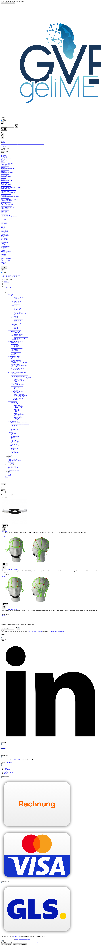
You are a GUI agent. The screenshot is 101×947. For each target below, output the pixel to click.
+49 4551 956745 (18, 759)
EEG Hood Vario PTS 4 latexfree (10, 609)
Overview (3, 144)
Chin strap (4, 531)
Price (2, 490)
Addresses (13, 144)
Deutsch (4, 119)
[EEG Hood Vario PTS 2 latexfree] (27, 562)
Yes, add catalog (4, 2)
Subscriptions (31, 144)
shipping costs (16, 936)
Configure (15, 944)
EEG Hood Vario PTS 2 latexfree (10, 569)
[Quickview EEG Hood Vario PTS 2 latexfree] (4, 567)
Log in (2, 141)
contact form (9, 762)
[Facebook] (1, 640)
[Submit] (18, 628)
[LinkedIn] (50, 741)
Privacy (5, 771)
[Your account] (2, 134)
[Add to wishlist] (5, 525)
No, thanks (12, 2)
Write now (3, 748)
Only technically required (6, 944)
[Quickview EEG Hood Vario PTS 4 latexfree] (4, 607)
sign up (3, 142)
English (4, 120)
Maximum (6, 495)
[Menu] (2, 122)
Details (3, 536)
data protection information (35, 631)
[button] (14, 293)
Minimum (6, 492)
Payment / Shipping (8, 772)
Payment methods (20, 144)
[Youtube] (3, 640)
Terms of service (7, 769)
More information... (35, 942)
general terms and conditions (57, 631)
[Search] (16, 125)
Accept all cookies (23, 944)
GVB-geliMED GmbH (20, 939)
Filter (4, 484)
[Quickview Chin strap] (4, 528)
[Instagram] (5, 640)
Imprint (5, 768)
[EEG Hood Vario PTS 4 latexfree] (27, 602)
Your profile (8, 144)
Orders (26, 144)
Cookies (5, 773)
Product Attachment (39, 144)
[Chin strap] (14, 523)
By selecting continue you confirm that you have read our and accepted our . (33, 631)
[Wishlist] (2, 132)
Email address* (4, 626)
